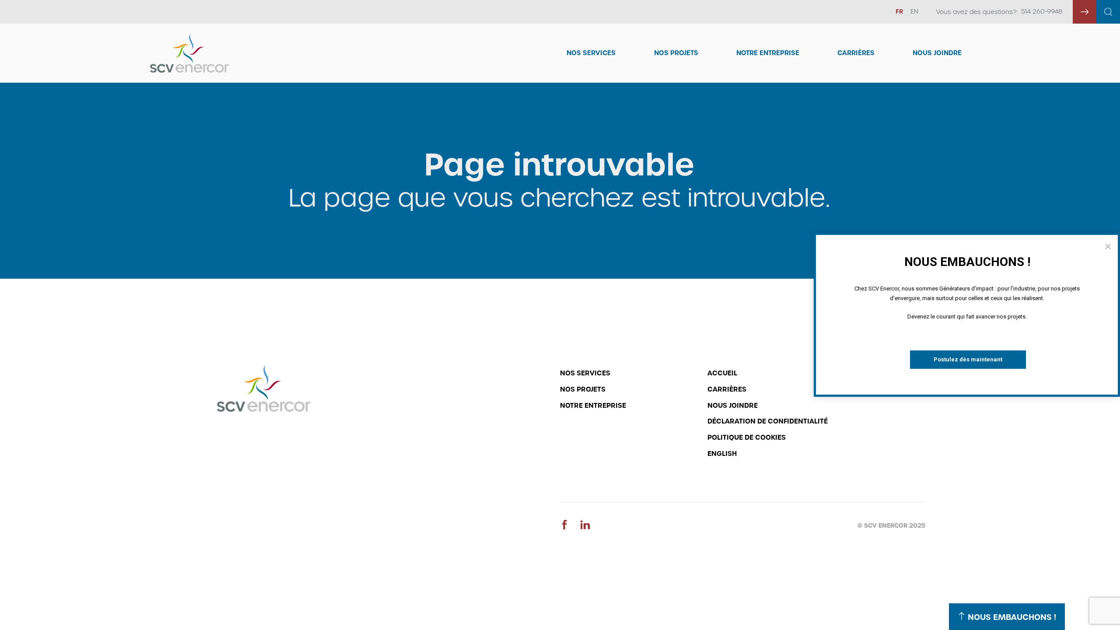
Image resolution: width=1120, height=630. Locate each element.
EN (914, 11)
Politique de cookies (746, 437)
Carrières (856, 53)
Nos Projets (676, 53)
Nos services (585, 373)
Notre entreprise (767, 53)
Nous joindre (937, 53)
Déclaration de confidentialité (767, 421)
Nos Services (591, 53)
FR (899, 11)
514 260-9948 (1041, 11)
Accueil (722, 373)
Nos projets (583, 389)
